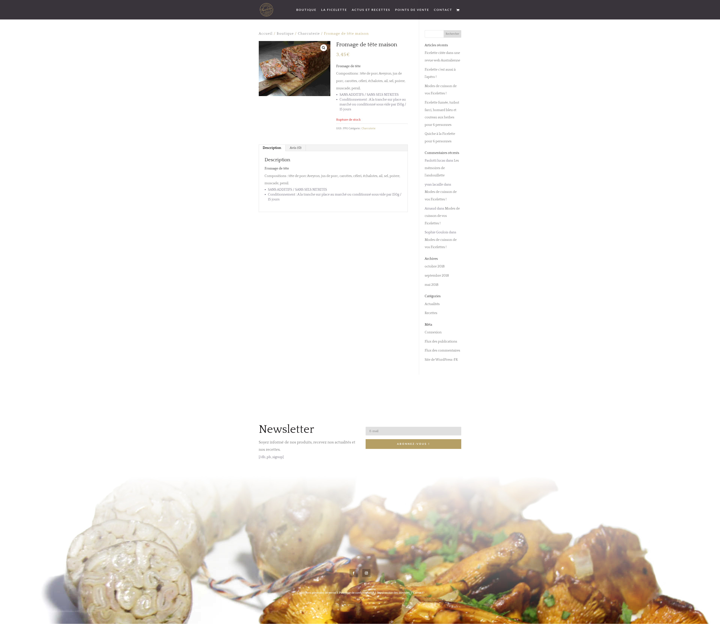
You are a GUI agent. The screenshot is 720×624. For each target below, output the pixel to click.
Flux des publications (441, 341)
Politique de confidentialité (356, 592)
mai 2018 (431, 285)
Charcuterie (309, 34)
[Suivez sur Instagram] (366, 573)
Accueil (266, 34)
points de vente (412, 9)
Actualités (432, 304)
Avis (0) (296, 148)
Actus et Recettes (371, 9)
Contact (443, 9)
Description (272, 148)
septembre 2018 (437, 276)
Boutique (306, 9)
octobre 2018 (435, 266)
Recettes (431, 313)
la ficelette (334, 9)
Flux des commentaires (442, 350)
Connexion (433, 332)
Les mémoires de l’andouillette (442, 168)
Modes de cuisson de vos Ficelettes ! (442, 216)
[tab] (272, 148)
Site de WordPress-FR (441, 360)
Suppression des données (393, 592)
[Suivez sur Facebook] (354, 573)
